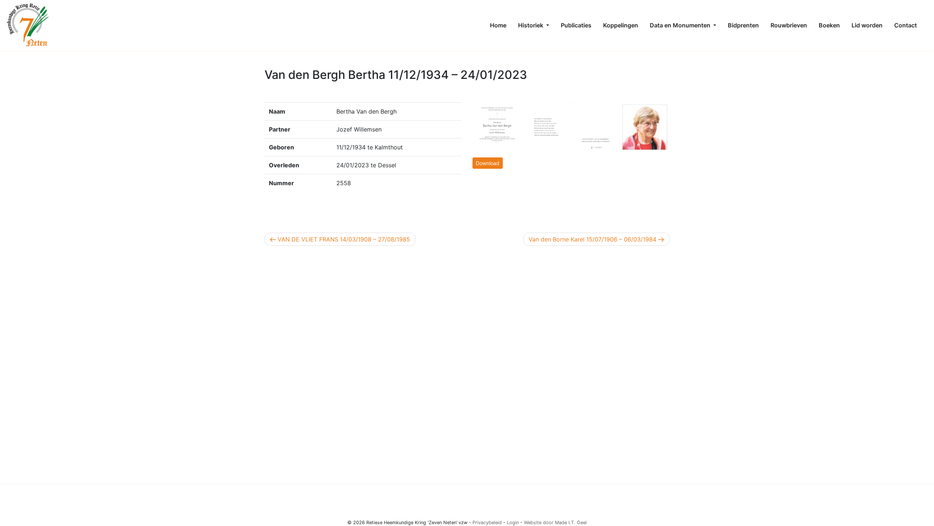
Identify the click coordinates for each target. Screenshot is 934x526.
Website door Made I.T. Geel (555, 522)
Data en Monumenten (681, 25)
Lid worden (867, 25)
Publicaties (576, 25)
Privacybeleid (487, 522)
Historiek (531, 25)
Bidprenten (743, 25)
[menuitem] (498, 25)
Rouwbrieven (789, 25)
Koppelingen (620, 25)
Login (513, 522)
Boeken (829, 25)
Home (498, 25)
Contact (905, 25)
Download (487, 163)
